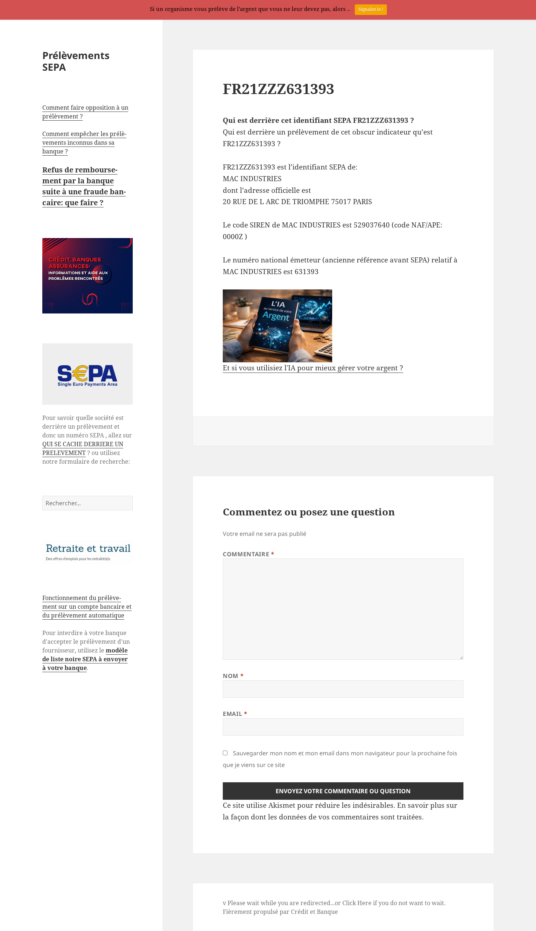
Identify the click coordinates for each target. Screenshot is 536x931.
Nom (233, 676)
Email (235, 714)
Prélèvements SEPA (75, 61)
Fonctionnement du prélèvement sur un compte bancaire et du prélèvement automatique (87, 606)
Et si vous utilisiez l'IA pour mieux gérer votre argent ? (313, 368)
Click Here (357, 903)
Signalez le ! (370, 9)
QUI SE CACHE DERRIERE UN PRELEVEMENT (82, 448)
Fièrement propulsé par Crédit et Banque (280, 912)
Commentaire (248, 554)
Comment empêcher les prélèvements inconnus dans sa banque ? (84, 142)
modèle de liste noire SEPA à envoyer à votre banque (85, 659)
